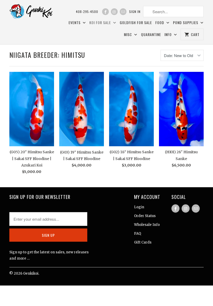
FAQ (137, 233)
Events (75, 22)
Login (139, 207)
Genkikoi (30, 273)
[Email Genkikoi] (123, 11)
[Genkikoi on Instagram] (114, 11)
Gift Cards (142, 242)
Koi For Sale (100, 22)
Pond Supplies (186, 22)
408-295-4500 (87, 11)
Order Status (145, 216)
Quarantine (151, 34)
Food (160, 22)
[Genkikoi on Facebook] (105, 11)
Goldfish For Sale (136, 22)
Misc (128, 34)
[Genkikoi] (31, 12)
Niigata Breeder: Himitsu (47, 55)
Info (168, 34)
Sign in (135, 11)
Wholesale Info (147, 224)
